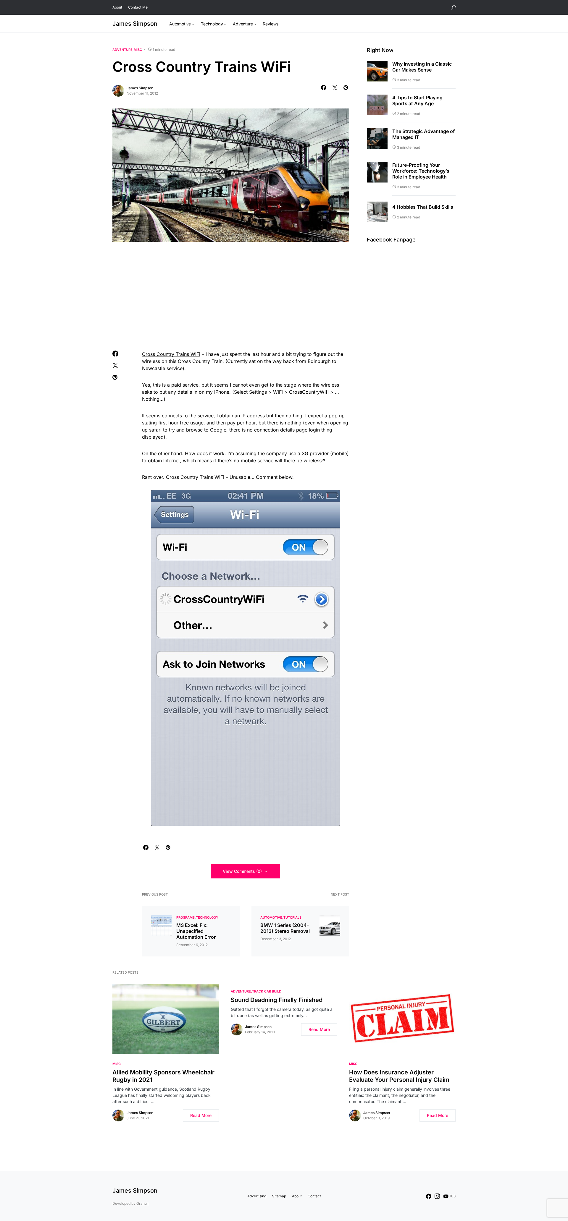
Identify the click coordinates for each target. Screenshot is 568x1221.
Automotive (271, 917)
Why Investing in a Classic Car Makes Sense (422, 67)
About (117, 7)
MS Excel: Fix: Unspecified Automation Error (196, 931)
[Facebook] (428, 1196)
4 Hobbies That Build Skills (422, 207)
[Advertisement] (230, 295)
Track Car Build (266, 991)
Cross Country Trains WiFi (171, 354)
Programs (185, 917)
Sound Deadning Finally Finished (276, 999)
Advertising (256, 1196)
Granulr (142, 1203)
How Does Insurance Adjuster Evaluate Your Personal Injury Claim (399, 1076)
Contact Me (138, 7)
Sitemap (279, 1196)
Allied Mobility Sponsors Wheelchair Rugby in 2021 (163, 1076)
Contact (314, 1196)
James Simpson (134, 23)
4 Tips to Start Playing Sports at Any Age (417, 100)
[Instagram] (437, 1196)
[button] (453, 7)
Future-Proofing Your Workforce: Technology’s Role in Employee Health (420, 171)
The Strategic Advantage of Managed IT (423, 134)
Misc (138, 50)
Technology (207, 917)
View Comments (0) (242, 871)
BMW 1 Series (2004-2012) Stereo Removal (285, 928)
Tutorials (292, 917)
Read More (201, 1115)
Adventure (122, 50)
